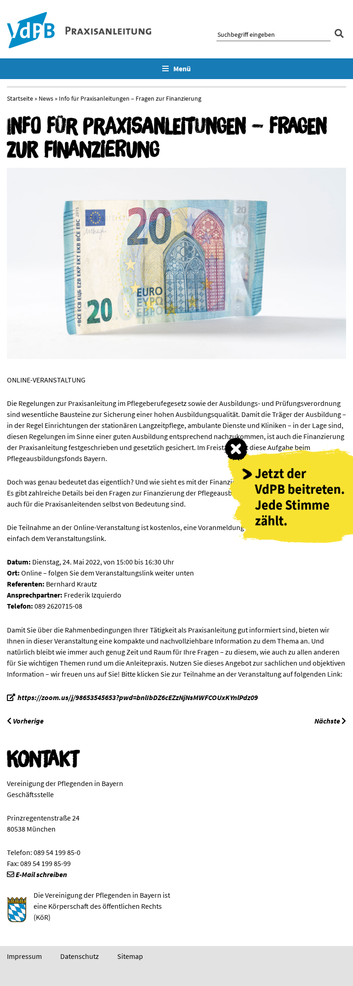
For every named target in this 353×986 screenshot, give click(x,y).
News (46, 98)
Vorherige (27, 720)
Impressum (24, 956)
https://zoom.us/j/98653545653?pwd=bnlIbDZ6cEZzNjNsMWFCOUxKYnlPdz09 (137, 697)
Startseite (20, 98)
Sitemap (130, 956)
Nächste (328, 720)
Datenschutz (79, 956)
